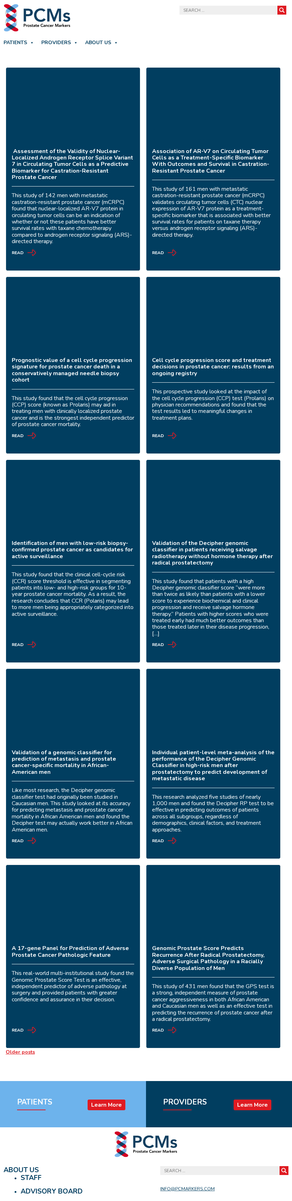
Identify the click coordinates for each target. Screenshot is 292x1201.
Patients (15, 42)
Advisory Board (52, 1191)
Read (18, 253)
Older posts (20, 1051)
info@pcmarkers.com (187, 1189)
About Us (98, 42)
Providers (56, 42)
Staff (31, 1177)
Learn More (106, 1105)
